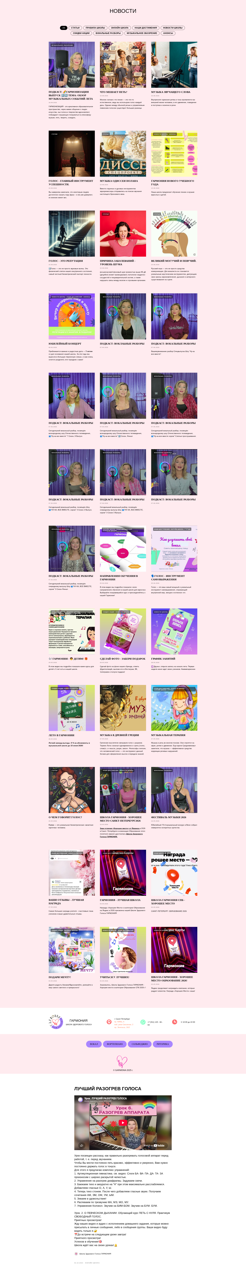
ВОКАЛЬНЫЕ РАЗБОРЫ (108, 33)
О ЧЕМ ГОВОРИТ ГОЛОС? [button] (65, 817)
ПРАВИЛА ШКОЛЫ (95, 28)
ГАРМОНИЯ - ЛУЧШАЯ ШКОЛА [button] (120, 900)
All (63, 28)
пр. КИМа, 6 (119, 1022)
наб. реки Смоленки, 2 (123, 1024)
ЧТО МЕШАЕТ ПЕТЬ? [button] (113, 92)
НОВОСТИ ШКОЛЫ (172, 28)
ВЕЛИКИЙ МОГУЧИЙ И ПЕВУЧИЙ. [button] (173, 260)
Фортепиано (115, 1044)
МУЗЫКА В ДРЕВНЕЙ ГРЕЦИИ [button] (119, 735)
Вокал (94, 1044)
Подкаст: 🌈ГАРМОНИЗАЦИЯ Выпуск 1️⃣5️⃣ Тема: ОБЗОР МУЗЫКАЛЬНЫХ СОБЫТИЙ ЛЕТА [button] (71, 95)
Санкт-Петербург (123, 1019)
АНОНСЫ (168, 33)
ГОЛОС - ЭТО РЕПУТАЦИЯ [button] (66, 260)
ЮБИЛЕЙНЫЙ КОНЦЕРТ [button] (65, 343)
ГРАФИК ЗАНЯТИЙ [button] (163, 658)
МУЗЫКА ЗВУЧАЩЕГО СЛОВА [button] (170, 92)
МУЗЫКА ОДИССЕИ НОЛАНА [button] (119, 180)
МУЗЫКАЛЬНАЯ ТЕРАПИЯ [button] (168, 735)
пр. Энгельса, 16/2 (122, 1027)
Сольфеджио (140, 1044)
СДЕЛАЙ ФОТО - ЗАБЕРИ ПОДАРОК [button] (122, 658)
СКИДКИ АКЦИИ (81, 33)
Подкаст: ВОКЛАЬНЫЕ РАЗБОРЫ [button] (122, 343)
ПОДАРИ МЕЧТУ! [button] (60, 977)
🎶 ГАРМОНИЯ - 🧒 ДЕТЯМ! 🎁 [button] (68, 658)
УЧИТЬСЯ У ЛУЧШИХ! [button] (114, 977)
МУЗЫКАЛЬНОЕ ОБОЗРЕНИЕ (142, 33)
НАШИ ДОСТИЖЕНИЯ (146, 28)
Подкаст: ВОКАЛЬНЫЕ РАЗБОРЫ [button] (173, 343)
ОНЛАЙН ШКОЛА (120, 28)
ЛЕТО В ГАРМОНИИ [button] (61, 735)
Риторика (163, 1044)
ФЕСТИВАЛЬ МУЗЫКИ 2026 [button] (168, 817)
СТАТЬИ (75, 28)
